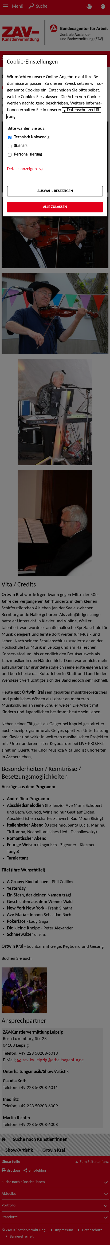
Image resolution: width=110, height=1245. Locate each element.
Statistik (21, 146)
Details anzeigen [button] (22, 169)
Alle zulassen (55, 207)
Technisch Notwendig (31, 137)
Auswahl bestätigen (55, 191)
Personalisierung (28, 155)
